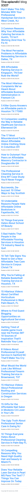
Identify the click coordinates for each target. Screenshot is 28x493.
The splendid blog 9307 (9, 2)
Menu (4, 5)
